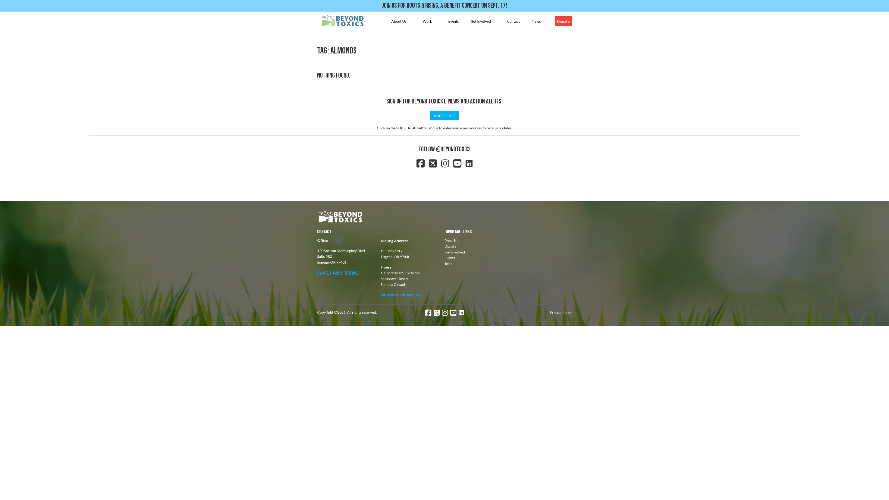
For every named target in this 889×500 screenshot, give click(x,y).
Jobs (448, 263)
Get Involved (480, 21)
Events (453, 21)
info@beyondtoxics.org (401, 294)
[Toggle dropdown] (411, 21)
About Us (399, 21)
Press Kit (451, 240)
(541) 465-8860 (338, 272)
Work (427, 21)
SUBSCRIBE (444, 115)
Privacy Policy (561, 312)
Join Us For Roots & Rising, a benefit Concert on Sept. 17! (444, 6)
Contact (513, 21)
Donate (563, 21)
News (536, 21)
